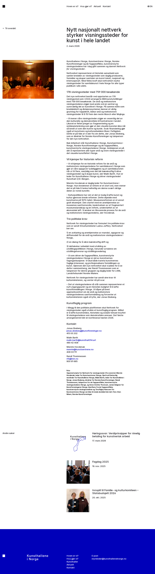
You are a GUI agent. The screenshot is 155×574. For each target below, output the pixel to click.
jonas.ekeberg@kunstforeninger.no (84, 331)
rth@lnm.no (72, 359)
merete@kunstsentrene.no (80, 349)
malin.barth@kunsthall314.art (81, 340)
